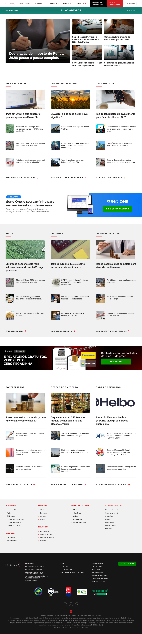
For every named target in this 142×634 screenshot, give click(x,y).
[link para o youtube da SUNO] (77, 604)
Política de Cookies (33, 569)
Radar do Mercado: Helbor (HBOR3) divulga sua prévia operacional (112, 420)
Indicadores (77, 513)
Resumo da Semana (47, 537)
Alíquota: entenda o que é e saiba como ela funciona (29, 468)
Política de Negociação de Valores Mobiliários (36, 577)
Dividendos (11, 516)
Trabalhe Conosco (100, 578)
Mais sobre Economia (61, 331)
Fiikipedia (43, 540)
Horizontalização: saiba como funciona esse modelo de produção (75, 451)
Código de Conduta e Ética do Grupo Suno (34, 573)
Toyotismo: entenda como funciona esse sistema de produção (75, 435)
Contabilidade (77, 519)
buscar (132, 10)
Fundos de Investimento (15, 519)
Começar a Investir (112, 513)
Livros (107, 519)
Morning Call (44, 531)
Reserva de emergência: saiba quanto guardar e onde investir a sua (121, 161)
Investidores (109, 522)
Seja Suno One (66, 569)
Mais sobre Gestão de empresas (67, 484)
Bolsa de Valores (13, 510)
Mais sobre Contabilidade (19, 484)
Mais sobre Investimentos (109, 178)
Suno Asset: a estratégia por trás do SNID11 (75, 128)
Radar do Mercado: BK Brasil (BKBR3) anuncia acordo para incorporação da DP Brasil (118, 452)
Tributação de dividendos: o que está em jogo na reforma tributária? (30, 161)
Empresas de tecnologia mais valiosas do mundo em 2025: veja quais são (29, 129)
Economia (42, 506)
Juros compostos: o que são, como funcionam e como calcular (26, 419)
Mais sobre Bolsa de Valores (21, 178)
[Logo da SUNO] (10, 3)
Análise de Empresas (80, 506)
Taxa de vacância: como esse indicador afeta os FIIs (73, 161)
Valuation (76, 510)
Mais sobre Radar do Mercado (111, 484)
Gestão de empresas (80, 522)
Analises (75, 516)
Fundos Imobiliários (14, 522)
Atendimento (97, 564)
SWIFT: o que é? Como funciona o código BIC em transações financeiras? (74, 282)
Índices (42, 519)
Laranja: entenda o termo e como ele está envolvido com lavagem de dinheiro (30, 452)
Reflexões (108, 528)
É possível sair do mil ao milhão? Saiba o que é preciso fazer (120, 144)
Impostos (43, 516)
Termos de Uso (31, 581)
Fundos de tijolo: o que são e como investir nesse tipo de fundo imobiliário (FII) (75, 145)
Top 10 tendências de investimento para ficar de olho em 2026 (115, 116)
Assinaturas (65, 567)
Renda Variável (12, 506)
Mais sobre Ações (15, 331)
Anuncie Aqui (97, 572)
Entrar (132, 3)
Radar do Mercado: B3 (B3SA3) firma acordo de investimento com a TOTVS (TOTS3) (121, 436)
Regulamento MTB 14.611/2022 (72, 572)
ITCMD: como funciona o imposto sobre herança (120, 298)
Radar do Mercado (46, 534)
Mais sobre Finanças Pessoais (111, 331)
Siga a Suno (97, 567)
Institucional (31, 564)
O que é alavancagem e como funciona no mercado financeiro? (29, 298)
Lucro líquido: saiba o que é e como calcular (30, 314)
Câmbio (42, 510)
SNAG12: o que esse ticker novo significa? (69, 116)
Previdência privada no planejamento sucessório (121, 281)
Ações (9, 513)
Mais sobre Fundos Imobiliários (67, 178)
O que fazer (109, 516)
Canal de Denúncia (100, 575)
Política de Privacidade (35, 567)
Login (62, 564)
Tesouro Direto (12, 540)
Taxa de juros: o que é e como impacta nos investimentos (68, 266)
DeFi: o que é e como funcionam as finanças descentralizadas (75, 298)
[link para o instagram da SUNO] (71, 604)
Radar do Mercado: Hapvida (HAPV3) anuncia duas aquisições (121, 468)
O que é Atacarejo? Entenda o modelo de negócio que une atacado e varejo (68, 420)
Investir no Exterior (13, 525)
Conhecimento (110, 525)
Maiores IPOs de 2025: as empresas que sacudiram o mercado (30, 144)
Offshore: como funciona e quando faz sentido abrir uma (121, 314)
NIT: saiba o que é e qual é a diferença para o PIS (72, 314)
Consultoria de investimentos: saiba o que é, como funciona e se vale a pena (121, 129)
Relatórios (43, 527)
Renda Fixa (10, 533)
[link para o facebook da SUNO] (65, 604)
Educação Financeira (113, 506)
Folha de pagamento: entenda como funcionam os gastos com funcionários (75, 469)
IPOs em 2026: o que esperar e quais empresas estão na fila (23, 116)
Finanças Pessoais (111, 510)
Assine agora (127, 564)
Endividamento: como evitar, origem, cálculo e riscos (30, 435)
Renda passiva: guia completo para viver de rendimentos (116, 266)
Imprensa (96, 569)
